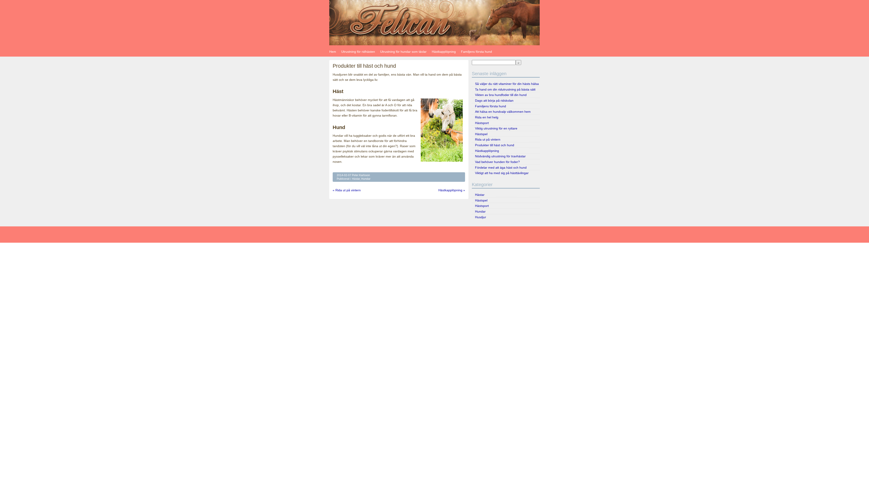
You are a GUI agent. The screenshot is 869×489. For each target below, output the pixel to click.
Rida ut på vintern (487, 139)
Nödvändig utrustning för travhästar (500, 156)
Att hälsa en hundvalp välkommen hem (503, 111)
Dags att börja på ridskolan (494, 100)
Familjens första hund (476, 51)
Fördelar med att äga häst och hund (501, 167)
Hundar (365, 178)
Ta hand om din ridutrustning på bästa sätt (505, 89)
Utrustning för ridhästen (358, 51)
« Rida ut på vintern (347, 190)
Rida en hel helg (486, 117)
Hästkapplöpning (444, 51)
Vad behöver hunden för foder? (497, 162)
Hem (332, 51)
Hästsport (482, 123)
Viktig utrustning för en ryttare (496, 128)
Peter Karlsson (361, 175)
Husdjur (480, 217)
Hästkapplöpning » (451, 190)
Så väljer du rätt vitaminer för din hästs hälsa (507, 84)
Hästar (356, 178)
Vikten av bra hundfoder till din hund (501, 95)
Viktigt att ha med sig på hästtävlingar (502, 173)
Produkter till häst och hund (494, 145)
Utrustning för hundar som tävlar (403, 51)
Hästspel (481, 134)
